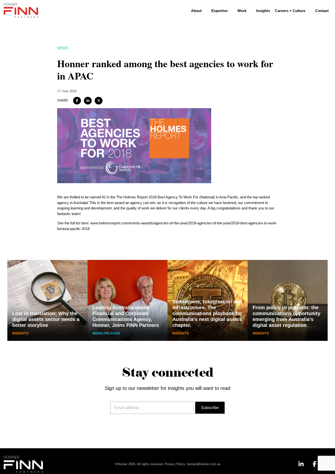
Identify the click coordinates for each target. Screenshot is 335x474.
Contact (322, 11)
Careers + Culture (290, 11)
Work (241, 11)
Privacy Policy (175, 464)
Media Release (106, 333)
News (62, 48)
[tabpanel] (47, 300)
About (196, 11)
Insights (263, 11)
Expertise (219, 11)
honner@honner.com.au (203, 464)
